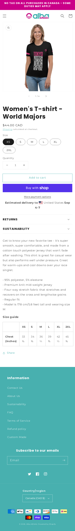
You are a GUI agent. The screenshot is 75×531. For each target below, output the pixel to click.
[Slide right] (46, 96)
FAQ (10, 412)
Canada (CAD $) (35, 498)
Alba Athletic (32, 524)
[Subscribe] (64, 460)
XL (55, 142)
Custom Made (16, 437)
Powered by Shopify (47, 524)
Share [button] (11, 352)
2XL (9, 150)
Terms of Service (18, 420)
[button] (5, 16)
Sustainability (16, 404)
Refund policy (16, 429)
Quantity (8, 158)
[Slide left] (29, 96)
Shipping (7, 129)
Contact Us (15, 387)
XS (8, 142)
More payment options (37, 196)
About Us (13, 396)
